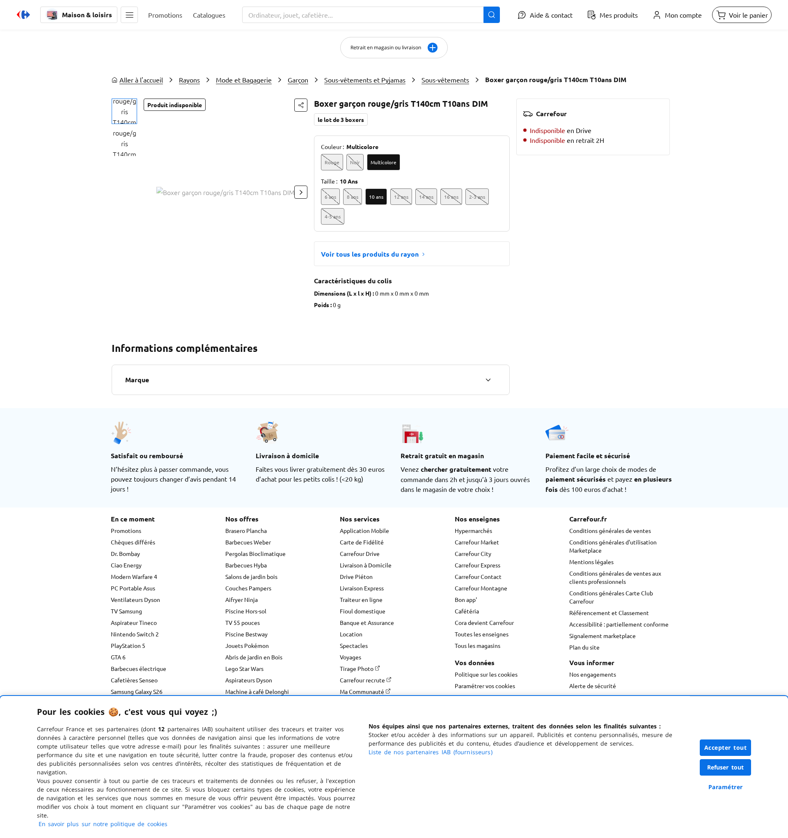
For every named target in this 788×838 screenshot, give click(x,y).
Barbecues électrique (138, 668)
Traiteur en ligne (361, 599)
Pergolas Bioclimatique (255, 553)
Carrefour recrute (363, 680)
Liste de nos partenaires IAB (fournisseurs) (430, 752)
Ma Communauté (362, 691)
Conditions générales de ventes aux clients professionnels (615, 577)
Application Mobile (364, 530)
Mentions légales (591, 561)
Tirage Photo (357, 668)
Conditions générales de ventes (610, 530)
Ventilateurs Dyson (135, 599)
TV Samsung (126, 611)
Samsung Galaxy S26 (137, 691)
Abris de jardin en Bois (253, 657)
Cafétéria (467, 611)
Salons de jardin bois (251, 576)
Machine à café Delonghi (257, 691)
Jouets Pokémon (247, 645)
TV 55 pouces (242, 622)
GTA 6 (118, 657)
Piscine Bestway (246, 634)
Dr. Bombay (125, 553)
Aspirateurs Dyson (248, 680)
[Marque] (488, 380)
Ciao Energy (126, 565)
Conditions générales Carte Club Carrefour (611, 597)
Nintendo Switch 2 (135, 634)
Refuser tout (725, 767)
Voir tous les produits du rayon (370, 254)
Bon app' (466, 599)
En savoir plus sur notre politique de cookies (103, 824)
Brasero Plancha (246, 530)
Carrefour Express (477, 565)
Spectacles (354, 645)
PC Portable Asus (133, 588)
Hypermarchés (473, 530)
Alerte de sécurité (592, 685)
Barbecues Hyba (246, 565)
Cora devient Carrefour (484, 622)
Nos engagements (592, 674)
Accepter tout (725, 747)
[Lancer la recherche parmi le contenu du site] (491, 15)
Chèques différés (133, 542)
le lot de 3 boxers (341, 119)
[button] (129, 15)
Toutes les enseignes (482, 634)
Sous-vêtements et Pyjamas (364, 80)
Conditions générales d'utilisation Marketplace (613, 546)
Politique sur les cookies (486, 674)
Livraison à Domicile (366, 565)
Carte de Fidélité (362, 542)
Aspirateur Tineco (134, 622)
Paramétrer (725, 787)
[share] (300, 105)
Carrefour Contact (478, 576)
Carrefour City (473, 553)
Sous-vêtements (445, 80)
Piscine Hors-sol (245, 611)
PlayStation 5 (128, 645)
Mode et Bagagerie (244, 80)
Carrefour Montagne (481, 588)
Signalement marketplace (602, 635)
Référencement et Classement (609, 612)
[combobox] (371, 15)
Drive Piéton (356, 576)
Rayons (189, 80)
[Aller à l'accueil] (23, 15)
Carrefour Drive (360, 553)
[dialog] (394, 767)
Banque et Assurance (367, 622)
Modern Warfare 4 (134, 576)
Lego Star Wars (244, 668)
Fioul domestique (362, 611)
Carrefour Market (477, 542)
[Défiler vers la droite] (300, 192)
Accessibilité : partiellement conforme (619, 624)
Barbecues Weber (248, 542)
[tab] (124, 111)
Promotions (126, 530)
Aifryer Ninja (241, 599)
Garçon (298, 80)
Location (351, 634)
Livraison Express (362, 588)
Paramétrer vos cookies (485, 685)
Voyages (350, 657)
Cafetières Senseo (134, 680)
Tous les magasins (477, 645)
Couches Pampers (248, 588)
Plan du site (584, 647)
